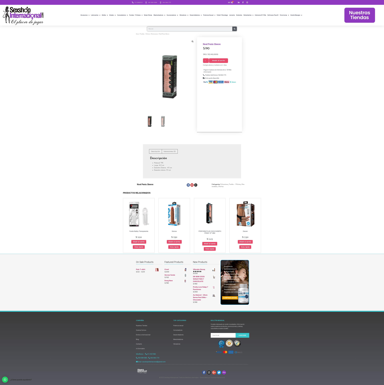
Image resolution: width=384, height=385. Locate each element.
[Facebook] (188, 185)
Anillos (104, 15)
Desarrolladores (195, 15)
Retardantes (248, 15)
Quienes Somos (141, 330)
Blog (137, 339)
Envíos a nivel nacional (143, 335)
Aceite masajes (295, 15)
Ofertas (221, 186)
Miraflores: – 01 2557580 (146, 354)
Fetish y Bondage (222, 15)
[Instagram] (195, 185)
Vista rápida (138, 247)
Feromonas (283, 15)
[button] (192, 41)
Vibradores (183, 15)
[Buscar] (234, 29)
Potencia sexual (208, 15)
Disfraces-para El (273, 15)
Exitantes (239, 15)
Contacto (139, 344)
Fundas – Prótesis (135, 15)
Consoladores (121, 15)
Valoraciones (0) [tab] (170, 151)
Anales (111, 15)
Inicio (137, 34)
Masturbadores (158, 15)
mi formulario (140, 348)
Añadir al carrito (218, 60)
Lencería (232, 15)
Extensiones (154, 34)
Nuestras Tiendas (141, 325)
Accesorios (84, 15)
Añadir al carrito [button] (139, 242)
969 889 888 (142, 358)
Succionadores (171, 15)
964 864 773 (154, 358)
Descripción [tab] (155, 151)
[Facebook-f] (204, 372)
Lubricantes (94, 15)
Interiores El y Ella (260, 15)
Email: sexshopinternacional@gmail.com (152, 362)
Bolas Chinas (148, 15)
